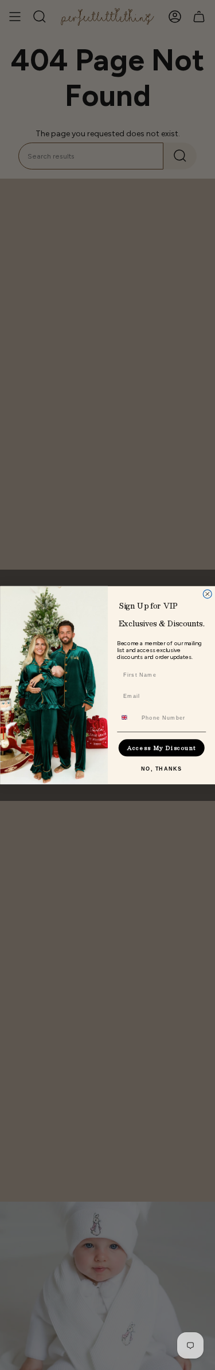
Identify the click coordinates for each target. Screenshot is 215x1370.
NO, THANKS (161, 768)
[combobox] (127, 717)
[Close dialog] (207, 594)
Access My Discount (161, 747)
